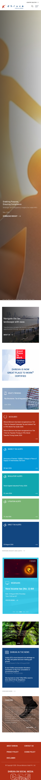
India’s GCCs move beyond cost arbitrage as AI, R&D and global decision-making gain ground (20, 659)
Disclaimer (11, 758)
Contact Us (29, 746)
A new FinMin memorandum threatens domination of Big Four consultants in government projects (17, 670)
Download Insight (10, 216)
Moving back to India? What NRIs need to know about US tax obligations (19, 679)
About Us (7, 335)
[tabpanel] (20, 458)
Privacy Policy (12, 752)
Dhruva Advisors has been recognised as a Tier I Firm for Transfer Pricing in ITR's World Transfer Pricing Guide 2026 (19, 433)
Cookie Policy (29, 752)
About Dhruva (12, 746)
